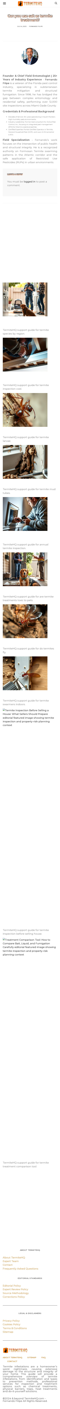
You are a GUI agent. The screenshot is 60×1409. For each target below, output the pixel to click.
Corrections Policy (14, 1296)
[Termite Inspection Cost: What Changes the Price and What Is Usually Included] (25, 354)
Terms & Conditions (15, 1328)
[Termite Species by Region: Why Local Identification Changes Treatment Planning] (25, 299)
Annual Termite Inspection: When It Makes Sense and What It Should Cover (27, 535)
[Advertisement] (30, 240)
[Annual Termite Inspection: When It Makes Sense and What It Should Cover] (25, 513)
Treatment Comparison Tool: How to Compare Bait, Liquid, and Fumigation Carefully (29, 1154)
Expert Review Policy (15, 1289)
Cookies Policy (11, 1324)
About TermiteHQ (14, 1257)
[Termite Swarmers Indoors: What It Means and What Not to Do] (25, 673)
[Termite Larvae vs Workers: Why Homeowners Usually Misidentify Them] (25, 409)
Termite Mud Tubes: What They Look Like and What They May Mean (29, 482)
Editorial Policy (12, 1285)
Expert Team (11, 1261)
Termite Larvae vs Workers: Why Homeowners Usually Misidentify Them (30, 430)
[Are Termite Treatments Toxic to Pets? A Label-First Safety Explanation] (25, 568)
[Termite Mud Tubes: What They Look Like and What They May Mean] (25, 461)
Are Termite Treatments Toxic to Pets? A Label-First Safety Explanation (30, 589)
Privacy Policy (11, 1320)
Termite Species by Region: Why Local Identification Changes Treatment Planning (29, 321)
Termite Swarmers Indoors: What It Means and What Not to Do (27, 693)
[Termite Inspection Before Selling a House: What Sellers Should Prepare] (30, 813)
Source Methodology (16, 1293)
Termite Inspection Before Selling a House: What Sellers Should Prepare (28, 923)
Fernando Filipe (36, 26)
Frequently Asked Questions (20, 1268)
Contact (8, 1264)
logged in (29, 181)
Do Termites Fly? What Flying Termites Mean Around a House (30, 641)
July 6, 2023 (21, 26)
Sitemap (8, 1331)
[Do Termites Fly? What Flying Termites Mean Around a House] (25, 621)
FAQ (43, 1357)
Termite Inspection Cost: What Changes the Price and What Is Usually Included (30, 376)
